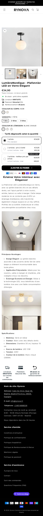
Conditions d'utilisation (13, 433)
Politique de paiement (12, 457)
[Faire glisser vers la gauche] (2, 74)
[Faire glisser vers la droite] (41, 74)
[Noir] (3, 112)
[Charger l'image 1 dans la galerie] (10, 74)
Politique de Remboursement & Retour (19, 447)
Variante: (10, 117)
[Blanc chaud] (3, 129)
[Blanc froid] (7, 129)
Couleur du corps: (13, 109)
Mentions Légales (11, 452)
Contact (7, 476)
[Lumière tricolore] (11, 129)
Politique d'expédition (12, 443)
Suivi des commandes (12, 480)
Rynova (12, 510)
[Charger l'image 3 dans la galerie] (33, 74)
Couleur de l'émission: (19, 126)
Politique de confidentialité (15, 438)
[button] (4, 9)
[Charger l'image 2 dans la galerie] (21, 74)
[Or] (7, 112)
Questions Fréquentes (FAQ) (15, 485)
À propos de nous (11, 471)
